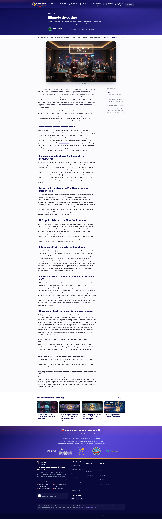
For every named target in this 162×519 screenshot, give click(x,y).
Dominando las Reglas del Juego (114, 91)
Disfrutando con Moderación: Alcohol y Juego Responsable (115, 98)
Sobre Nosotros (104, 467)
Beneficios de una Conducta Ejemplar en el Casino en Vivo (115, 109)
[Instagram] (81, 498)
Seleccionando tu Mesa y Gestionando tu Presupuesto (115, 95)
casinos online (64, 143)
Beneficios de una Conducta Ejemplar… (89, 37)
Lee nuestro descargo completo (87, 507)
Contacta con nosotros (103, 471)
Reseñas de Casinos (77, 486)
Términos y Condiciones (119, 516)
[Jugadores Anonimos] (96, 451)
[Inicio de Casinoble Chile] (39, 4)
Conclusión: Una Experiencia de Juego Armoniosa (115, 113)
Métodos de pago (76, 482)
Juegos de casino (76, 478)
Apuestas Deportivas (77, 469)
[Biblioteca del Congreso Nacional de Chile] (65, 451)
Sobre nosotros (90, 467)
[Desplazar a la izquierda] (37, 37)
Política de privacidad (106, 516)
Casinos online (75, 465)
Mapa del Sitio (89, 475)
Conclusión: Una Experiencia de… (114, 37)
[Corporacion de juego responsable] (112, 451)
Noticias (102, 479)
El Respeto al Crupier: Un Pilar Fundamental (115, 102)
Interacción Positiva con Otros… (65, 37)
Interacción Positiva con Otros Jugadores (115, 106)
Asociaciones (89, 471)
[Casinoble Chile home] (41, 462)
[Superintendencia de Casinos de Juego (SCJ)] (50, 451)
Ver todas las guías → (118, 398)
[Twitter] (77, 498)
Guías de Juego (75, 490)
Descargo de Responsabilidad (104, 483)
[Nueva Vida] (81, 451)
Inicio (49, 13)
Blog (54, 13)
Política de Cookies (78, 516)
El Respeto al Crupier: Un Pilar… (43, 37)
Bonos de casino (76, 474)
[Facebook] (73, 498)
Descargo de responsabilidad (91, 516)
